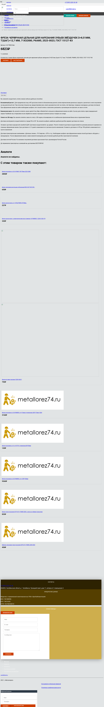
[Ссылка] (33, 25)
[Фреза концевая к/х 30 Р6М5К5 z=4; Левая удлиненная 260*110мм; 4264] (32, 409)
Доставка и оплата (9, 669)
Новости (6, 664)
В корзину (6, 60)
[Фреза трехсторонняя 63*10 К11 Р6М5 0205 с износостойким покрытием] (32, 508)
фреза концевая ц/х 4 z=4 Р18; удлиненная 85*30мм (16, 445)
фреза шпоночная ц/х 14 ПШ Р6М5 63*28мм (14, 203)
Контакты (7, 666)
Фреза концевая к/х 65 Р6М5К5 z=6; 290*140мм (15, 479)
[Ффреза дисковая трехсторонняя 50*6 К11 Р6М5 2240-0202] (32, 541)
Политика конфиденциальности (51, 687)
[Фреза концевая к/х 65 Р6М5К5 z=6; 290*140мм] (32, 475)
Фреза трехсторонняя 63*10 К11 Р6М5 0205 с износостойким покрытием (22, 512)
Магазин (6, 661)
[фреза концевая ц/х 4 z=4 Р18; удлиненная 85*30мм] (32, 442)
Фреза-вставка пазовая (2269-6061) (12, 379)
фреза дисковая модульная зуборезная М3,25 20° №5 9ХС (18, 187)
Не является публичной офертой (51, 684)
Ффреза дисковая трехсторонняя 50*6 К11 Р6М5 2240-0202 (18, 545)
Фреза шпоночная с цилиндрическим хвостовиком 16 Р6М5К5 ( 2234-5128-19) (23, 218)
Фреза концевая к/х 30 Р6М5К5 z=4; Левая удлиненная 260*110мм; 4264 (22, 412)
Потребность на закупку (11, 671)
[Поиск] (15, 12)
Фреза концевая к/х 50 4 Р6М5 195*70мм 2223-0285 (16, 171)
